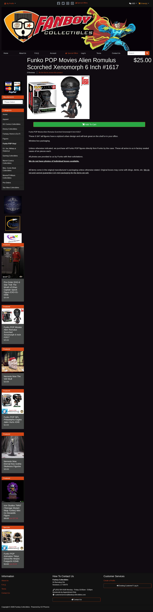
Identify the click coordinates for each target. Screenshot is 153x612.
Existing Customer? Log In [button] (128, 586)
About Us (22, 53)
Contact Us (116, 53)
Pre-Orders (7, 183)
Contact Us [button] (77, 599)
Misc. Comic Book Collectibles (9, 169)
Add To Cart (90, 124)
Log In (83, 53)
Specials (6, 527)
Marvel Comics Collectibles (8, 162)
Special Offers (73, 53)
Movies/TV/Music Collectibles (9, 177)
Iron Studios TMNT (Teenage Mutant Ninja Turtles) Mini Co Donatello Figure (12, 510)
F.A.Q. (37, 53)
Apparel (6, 119)
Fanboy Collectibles (22, 607)
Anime (5, 114)
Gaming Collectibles (10, 156)
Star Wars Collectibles (11, 187)
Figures (5, 139)
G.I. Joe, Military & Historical (9, 150)
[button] (9, 3)
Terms (99, 53)
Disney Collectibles (10, 129)
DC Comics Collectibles (11, 124)
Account (53, 53)
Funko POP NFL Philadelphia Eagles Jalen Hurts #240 (13, 419)
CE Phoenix (44, 607)
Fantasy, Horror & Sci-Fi (11, 134)
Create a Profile (109, 580)
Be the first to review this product (51, 72)
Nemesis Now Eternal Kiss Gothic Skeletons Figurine (12, 463)
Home (6, 53)
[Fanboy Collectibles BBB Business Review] (13, 68)
